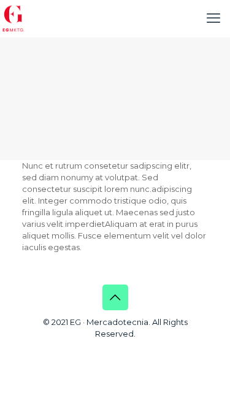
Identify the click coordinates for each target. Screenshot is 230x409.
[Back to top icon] (115, 297)
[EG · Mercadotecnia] (13, 18)
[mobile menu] (213, 18)
